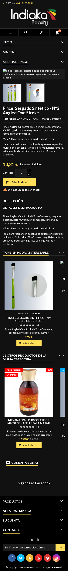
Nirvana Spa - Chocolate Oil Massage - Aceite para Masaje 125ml (28, 423)
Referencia (9, 118)
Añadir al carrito (19, 182)
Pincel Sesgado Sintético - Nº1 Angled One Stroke (29, 319)
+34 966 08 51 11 (24, 3)
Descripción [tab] (13, 201)
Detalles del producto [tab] (22, 207)
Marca (45, 118)
